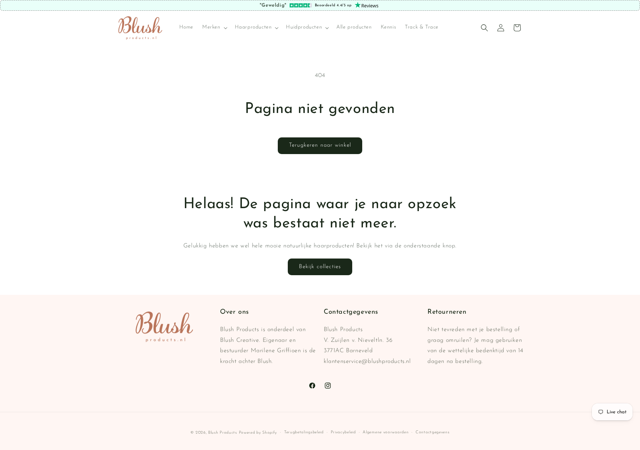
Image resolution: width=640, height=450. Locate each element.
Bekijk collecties (320, 267)
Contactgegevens (433, 432)
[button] (214, 28)
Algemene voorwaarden (386, 432)
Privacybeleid (343, 432)
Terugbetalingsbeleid (304, 432)
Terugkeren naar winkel (320, 145)
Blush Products (222, 433)
